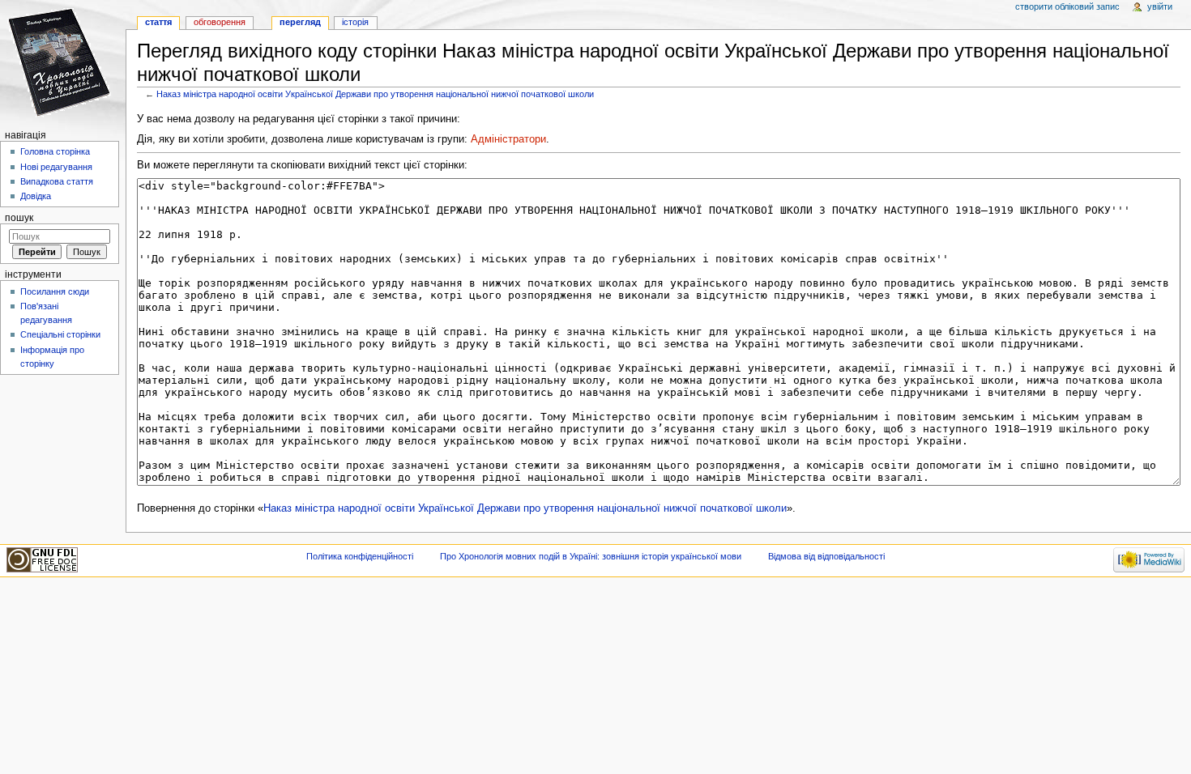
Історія (355, 22)
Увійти (1159, 6)
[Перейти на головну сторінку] (63, 62)
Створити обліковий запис (1067, 6)
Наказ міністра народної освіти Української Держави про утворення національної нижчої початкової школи (375, 94)
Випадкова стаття (56, 181)
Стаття (158, 22)
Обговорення (219, 22)
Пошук (19, 218)
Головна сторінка (55, 151)
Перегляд (300, 22)
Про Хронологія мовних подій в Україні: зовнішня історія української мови (590, 556)
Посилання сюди (54, 291)
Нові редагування (56, 167)
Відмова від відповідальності (826, 556)
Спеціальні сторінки (60, 334)
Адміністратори (508, 139)
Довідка (35, 196)
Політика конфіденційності (359, 556)
